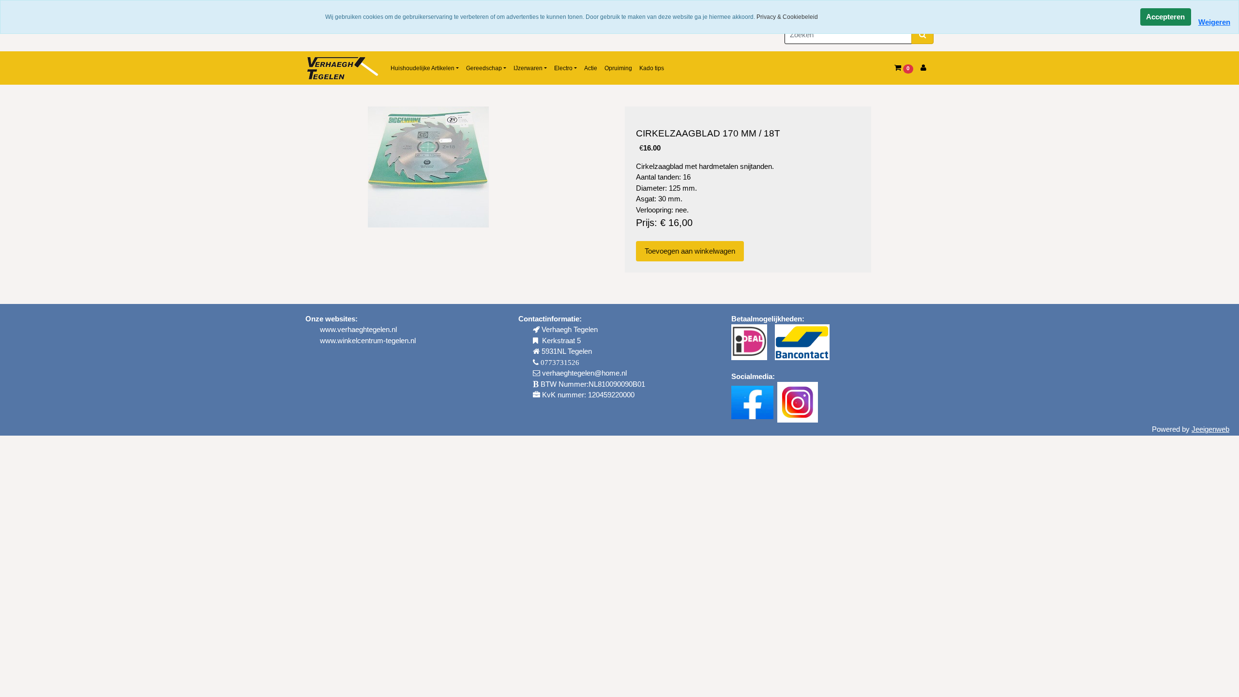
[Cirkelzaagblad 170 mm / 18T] (428, 166)
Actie (590, 68)
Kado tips (651, 68)
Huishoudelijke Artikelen (422, 68)
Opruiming (618, 68)
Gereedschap (484, 68)
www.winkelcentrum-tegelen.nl (368, 340)
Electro (563, 68)
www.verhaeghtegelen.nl (358, 329)
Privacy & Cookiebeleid (787, 17)
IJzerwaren (528, 68)
